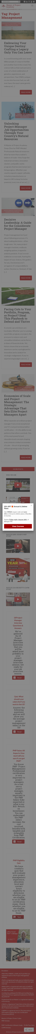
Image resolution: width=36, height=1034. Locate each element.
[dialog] (18, 517)
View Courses (18, 526)
